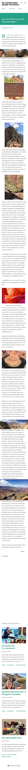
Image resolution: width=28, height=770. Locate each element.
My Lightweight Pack (12, 737)
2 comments (10, 711)
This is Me (12, 8)
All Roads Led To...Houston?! (8, 646)
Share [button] (22, 551)
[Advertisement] (14, 608)
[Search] (21, 3)
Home (3, 8)
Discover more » (21, 665)
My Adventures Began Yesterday (10, 3)
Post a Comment (12, 754)
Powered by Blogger (14, 765)
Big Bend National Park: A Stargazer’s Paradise (14, 692)
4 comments (10, 665)
